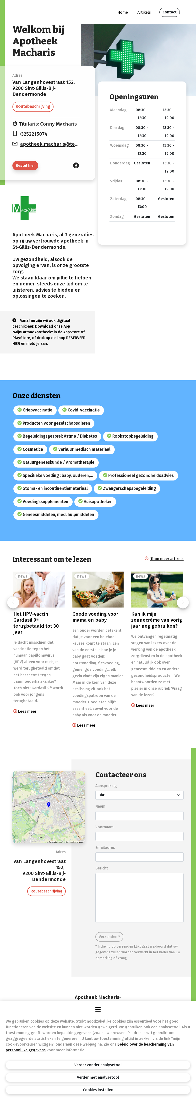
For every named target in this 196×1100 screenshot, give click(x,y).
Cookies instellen (98, 1090)
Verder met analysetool (98, 1077)
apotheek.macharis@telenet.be (57, 144)
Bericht (101, 868)
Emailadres (105, 847)
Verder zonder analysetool (98, 1065)
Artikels (144, 12)
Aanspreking (106, 785)
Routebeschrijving (33, 106)
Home (123, 12)
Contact (170, 12)
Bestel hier (25, 165)
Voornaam (104, 827)
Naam (100, 806)
